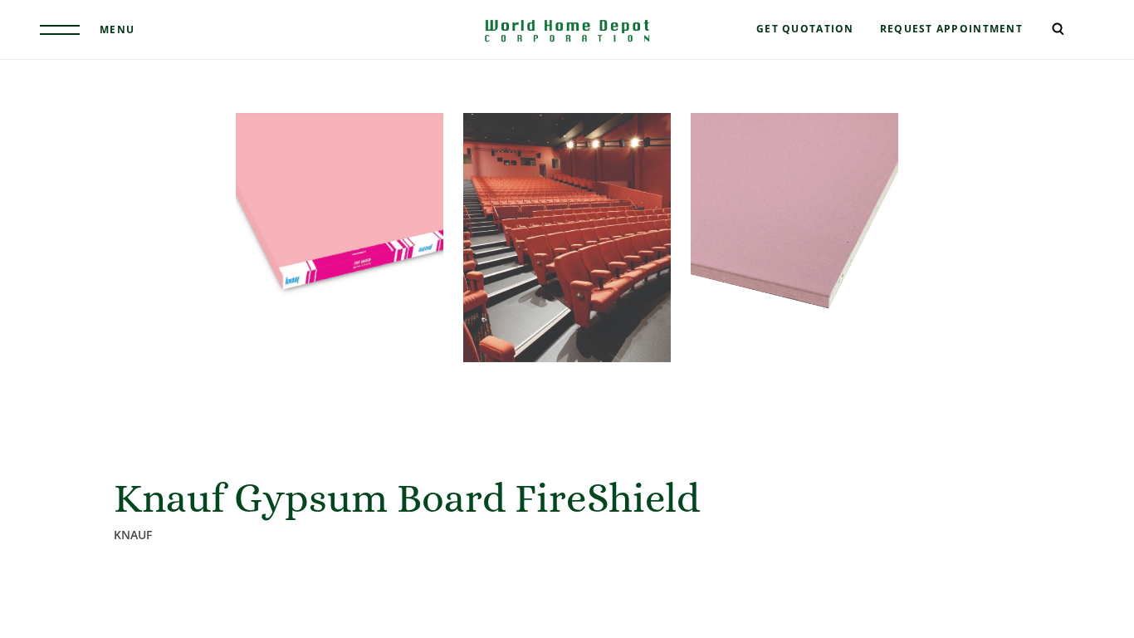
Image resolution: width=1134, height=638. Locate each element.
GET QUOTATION (805, 29)
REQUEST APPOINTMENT (951, 29)
